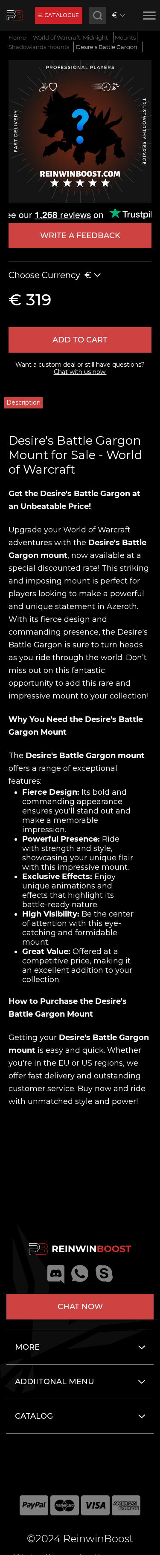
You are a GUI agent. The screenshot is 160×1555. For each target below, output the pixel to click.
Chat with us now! (80, 372)
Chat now (80, 1306)
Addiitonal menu (54, 1381)
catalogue (61, 15)
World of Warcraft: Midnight (70, 37)
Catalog (34, 1416)
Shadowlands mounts (39, 46)
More (27, 1347)
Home (17, 37)
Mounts (125, 37)
